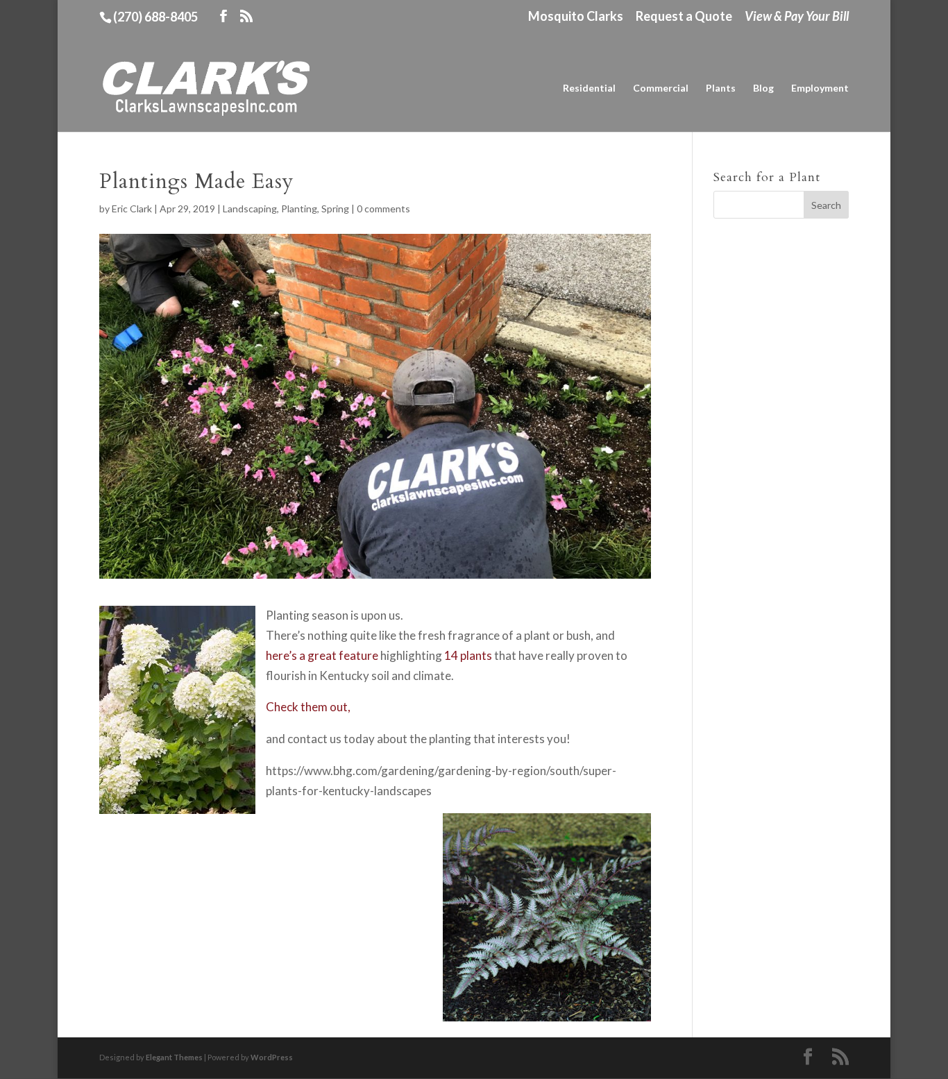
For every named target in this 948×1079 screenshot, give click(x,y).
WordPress (272, 1057)
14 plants (468, 655)
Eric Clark (132, 208)
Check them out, (308, 706)
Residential (589, 88)
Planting (299, 208)
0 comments (383, 208)
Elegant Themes (174, 1057)
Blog (763, 88)
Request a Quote (684, 17)
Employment (820, 88)
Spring (335, 208)
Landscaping (250, 208)
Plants (721, 88)
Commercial (660, 88)
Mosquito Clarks (575, 17)
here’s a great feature (322, 655)
